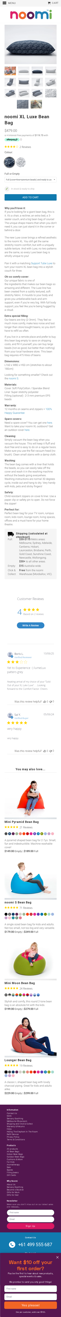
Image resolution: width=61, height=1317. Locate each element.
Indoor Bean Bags (15, 1154)
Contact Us (12, 1113)
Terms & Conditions (16, 1139)
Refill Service (13, 1134)
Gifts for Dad (13, 1195)
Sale (9, 1167)
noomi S (13, 378)
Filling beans (13, 1172)
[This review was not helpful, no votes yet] (50, 701)
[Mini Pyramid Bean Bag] (31, 798)
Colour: (9, 152)
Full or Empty (12, 173)
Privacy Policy (13, 1137)
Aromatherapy (13, 1165)
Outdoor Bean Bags (15, 1157)
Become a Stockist (15, 1190)
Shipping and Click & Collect (20, 1124)
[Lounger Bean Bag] (31, 1036)
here (49, 422)
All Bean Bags (13, 1151)
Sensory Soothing (15, 1118)
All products (12, 1149)
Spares (10, 1170)
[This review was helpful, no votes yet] (45, 701)
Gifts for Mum (13, 1192)
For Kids (11, 1162)
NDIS (9, 1116)
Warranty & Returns (16, 1126)
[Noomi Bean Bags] (31, 14)
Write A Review (30, 625)
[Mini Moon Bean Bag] (31, 959)
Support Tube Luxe (41, 263)
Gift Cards (11, 1175)
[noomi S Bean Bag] (31, 879)
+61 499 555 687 (35, 1244)
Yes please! (30, 1305)
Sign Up (30, 1226)
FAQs (9, 1129)
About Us (11, 1184)
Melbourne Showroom (17, 1121)
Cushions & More (14, 1159)
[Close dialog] (57, 1257)
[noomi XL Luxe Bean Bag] (31, 44)
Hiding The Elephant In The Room (22, 1132)
